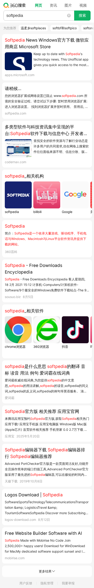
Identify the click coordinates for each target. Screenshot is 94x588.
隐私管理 (47, 583)
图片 (68, 5)
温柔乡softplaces (33, 28)
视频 (83, 5)
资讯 (53, 5)
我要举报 (68, 583)
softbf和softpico (64, 28)
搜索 (82, 15)
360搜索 (15, 5)
